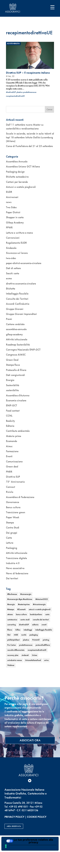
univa (46, 660)
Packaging (11, 548)
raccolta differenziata (15, 650)
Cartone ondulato (15, 324)
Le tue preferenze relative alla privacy (33, 841)
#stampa (10, 609)
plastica (19, 92)
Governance (12, 502)
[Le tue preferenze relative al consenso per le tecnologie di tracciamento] (6, 846)
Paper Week (12, 517)
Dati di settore (13, 268)
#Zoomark (21, 609)
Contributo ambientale (18, 431)
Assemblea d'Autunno (17, 395)
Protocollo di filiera (16, 370)
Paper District (13, 212)
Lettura (9, 542)
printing (46, 639)
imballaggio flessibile (43, 629)
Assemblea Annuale (17, 161)
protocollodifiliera (43, 645)
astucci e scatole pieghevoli (39, 609)
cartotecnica (12, 619)
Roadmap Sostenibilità (18, 344)
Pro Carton (11, 645)
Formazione (12, 451)
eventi (44, 624)
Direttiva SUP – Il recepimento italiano (28, 72)
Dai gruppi (11, 532)
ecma (9, 278)
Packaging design (15, 171)
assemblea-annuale (16, 329)
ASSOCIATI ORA (30, 740)
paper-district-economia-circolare (23, 263)
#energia (11, 604)
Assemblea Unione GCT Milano (23, 166)
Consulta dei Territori (17, 298)
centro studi (25, 619)
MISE (16, 634)
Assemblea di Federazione (20, 497)
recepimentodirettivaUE (15, 96)
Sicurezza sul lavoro (17, 253)
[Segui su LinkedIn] (29, 780)
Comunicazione (14, 461)
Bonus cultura (13, 507)
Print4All (36, 639)
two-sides (11, 258)
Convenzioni (13, 237)
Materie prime (13, 436)
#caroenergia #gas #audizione (19, 599)
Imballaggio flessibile (17, 293)
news (9, 202)
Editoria (10, 426)
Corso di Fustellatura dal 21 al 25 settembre (29, 146)
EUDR (9, 192)
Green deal (12, 466)
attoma (10, 614)
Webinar (10, 665)
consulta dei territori (41, 619)
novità (23, 634)
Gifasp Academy (15, 222)
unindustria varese (14, 660)
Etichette (10, 288)
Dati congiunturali (15, 375)
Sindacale (11, 248)
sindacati (25, 655)
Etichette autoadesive (17, 176)
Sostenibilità (12, 385)
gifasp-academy (14, 334)
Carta (9, 537)
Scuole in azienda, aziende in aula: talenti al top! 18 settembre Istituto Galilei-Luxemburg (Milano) (30, 137)
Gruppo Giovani (14, 309)
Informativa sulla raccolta (20, 847)
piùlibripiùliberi (13, 639)
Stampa (10, 522)
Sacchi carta (12, 273)
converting (11, 624)
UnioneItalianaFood (33, 660)
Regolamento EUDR (16, 242)
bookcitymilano (36, 614)
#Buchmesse (12, 594)
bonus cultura (21, 614)
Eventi (9, 456)
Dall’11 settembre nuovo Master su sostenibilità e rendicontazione (25, 126)
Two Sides (11, 207)
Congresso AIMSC (16, 354)
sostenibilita (13, 43)
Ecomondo (11, 441)
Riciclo (9, 492)
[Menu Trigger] (52, 7)
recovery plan (12, 655)
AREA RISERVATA (14, 826)
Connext (10, 487)
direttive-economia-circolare (21, 283)
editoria (35, 624)
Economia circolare (16, 400)
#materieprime (24, 604)
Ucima (34, 655)
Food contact (13, 410)
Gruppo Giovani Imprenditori (21, 314)
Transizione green (15, 512)
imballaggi (28, 629)
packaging (34, 634)
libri (8, 634)
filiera (9, 629)
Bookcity (10, 421)
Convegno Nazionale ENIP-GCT (23, 349)
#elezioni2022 (42, 599)
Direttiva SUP (13, 476)
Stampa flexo (13, 365)
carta (47, 614)
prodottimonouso (29, 92)
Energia (10, 380)
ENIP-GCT (11, 405)
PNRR (9, 471)
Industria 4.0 (13, 563)
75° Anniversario (15, 481)
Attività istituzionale (16, 339)
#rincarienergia (39, 604)
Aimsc (9, 446)
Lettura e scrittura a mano (19, 232)
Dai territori (12, 578)
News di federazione (17, 573)
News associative (15, 568)
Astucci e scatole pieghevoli (21, 187)
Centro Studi (12, 527)
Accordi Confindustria (17, 304)
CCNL (9, 415)
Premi (9, 319)
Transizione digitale (16, 558)
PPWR (9, 227)
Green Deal (12, 360)
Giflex (17, 629)
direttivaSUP (11, 92)
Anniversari (12, 197)
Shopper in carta (15, 217)
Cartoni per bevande (17, 182)
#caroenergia (25, 594)
